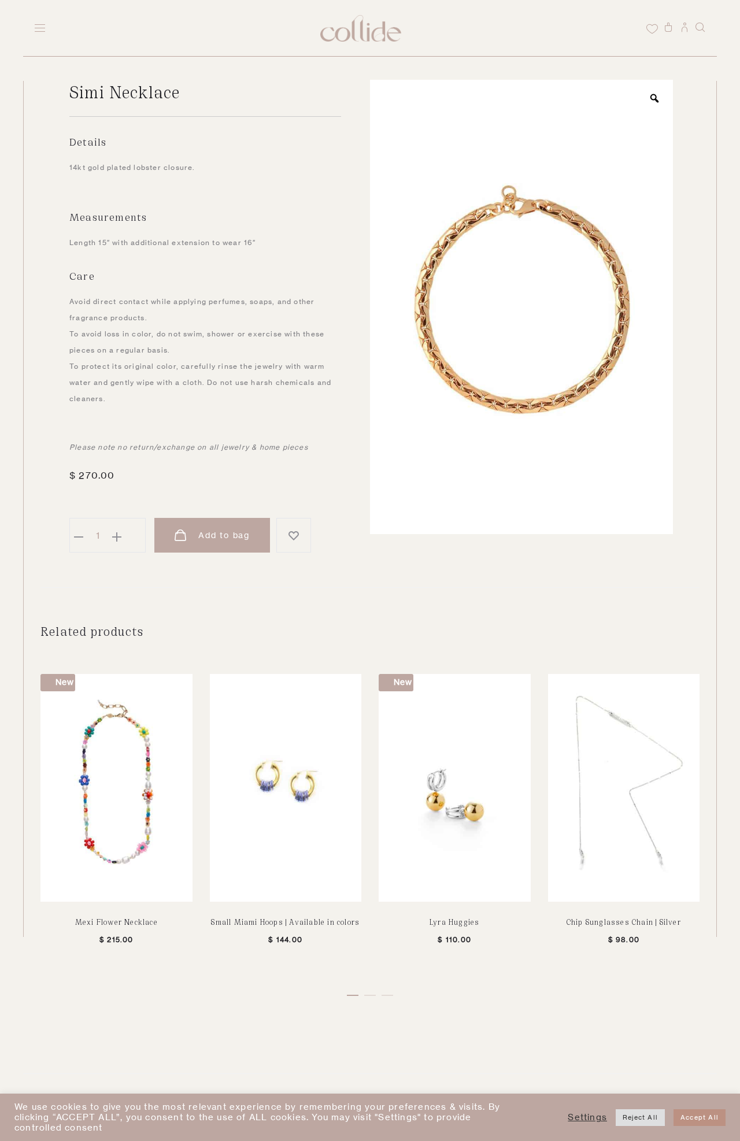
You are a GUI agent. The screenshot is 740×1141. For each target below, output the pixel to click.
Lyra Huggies (454, 922)
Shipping (99, 1100)
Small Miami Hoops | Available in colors (285, 922)
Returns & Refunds (163, 1100)
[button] (352, 993)
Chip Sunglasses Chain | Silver (624, 922)
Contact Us (49, 1100)
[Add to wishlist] (293, 535)
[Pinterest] (628, 1100)
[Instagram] (612, 1100)
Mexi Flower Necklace (116, 922)
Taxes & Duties (241, 1100)
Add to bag (222, 535)
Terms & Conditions (65, 1115)
